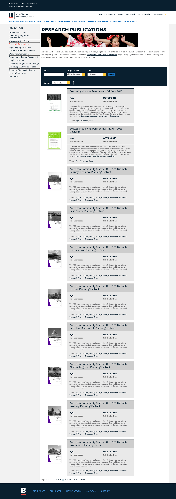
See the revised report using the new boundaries (100, 116)
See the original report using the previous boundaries (94, 156)
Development (64, 21)
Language (89, 200)
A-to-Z (72, 83)
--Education (92, 74)
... (72, 480)
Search (47, 71)
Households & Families (117, 198)
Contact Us (111, 14)
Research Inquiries (17, 73)
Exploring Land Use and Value (22, 67)
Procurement (116, 21)
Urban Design (50, 21)
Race (91, 121)
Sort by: (47, 83)
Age (77, 121)
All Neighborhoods (73, 74)
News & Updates (74, 491)
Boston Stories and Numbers (22, 51)
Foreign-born (94, 198)
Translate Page (158, 14)
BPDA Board (56, 491)
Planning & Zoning (33, 21)
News (139, 14)
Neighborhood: (73, 71)
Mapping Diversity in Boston (22, 70)
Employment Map (17, 60)
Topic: (90, 71)
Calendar (147, 14)
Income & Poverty (76, 200)
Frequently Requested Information (19, 37)
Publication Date (58, 83)
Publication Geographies (20, 41)
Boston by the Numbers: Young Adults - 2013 (96, 91)
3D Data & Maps (78, 21)
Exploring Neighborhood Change (24, 64)
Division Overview (17, 32)
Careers (120, 14)
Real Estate (102, 21)
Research (91, 21)
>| (76, 480)
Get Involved (130, 14)
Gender (104, 198)
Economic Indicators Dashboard (23, 57)
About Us (102, 14)
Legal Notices (130, 21)
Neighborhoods (16, 21)
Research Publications (19, 44)
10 (70, 480)
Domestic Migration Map (20, 54)
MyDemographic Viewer (20, 47)
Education (84, 121)
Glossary (105, 491)
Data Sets (13, 77)
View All (82, 480)
